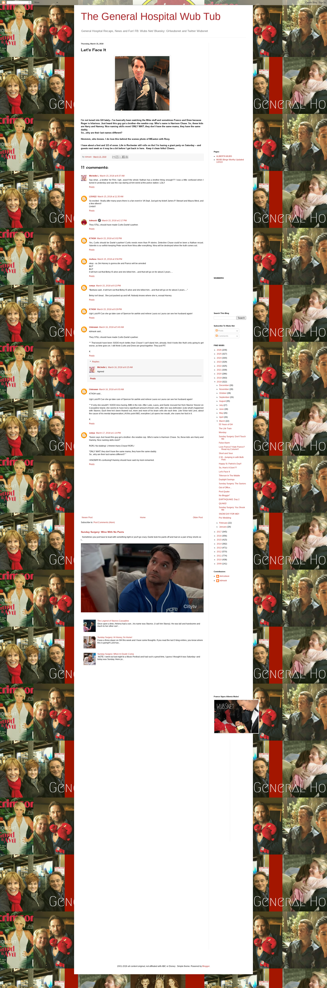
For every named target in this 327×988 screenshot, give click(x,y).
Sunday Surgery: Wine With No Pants (102, 532)
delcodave (224, 576)
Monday (222, 432)
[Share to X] (120, 157)
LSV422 (93, 196)
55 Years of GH (226, 424)
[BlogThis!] (117, 157)
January (223, 527)
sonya (92, 285)
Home (143, 517)
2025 (219, 354)
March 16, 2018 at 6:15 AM (120, 367)
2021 (219, 370)
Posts (220, 331)
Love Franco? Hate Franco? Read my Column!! (232, 448)
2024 (219, 358)
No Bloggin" (224, 495)
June (221, 409)
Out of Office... (225, 487)
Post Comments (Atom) (104, 522)
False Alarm (224, 443)
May (221, 413)
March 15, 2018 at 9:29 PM (109, 309)
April (221, 417)
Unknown (93, 327)
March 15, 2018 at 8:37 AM (112, 176)
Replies (95, 362)
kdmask (93, 220)
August (222, 401)
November (224, 389)
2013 (219, 548)
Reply (92, 187)
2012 (219, 551)
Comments (223, 336)
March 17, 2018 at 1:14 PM (108, 433)
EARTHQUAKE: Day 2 (229, 499)
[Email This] (113, 157)
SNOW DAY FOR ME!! (229, 514)
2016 (219, 536)
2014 (219, 544)
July (221, 405)
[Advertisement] (227, 94)
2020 (219, 374)
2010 (219, 559)
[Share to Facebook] (123, 157)
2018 (219, 382)
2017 (219, 532)
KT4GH (92, 238)
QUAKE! (223, 503)
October (223, 393)
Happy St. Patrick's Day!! (230, 464)
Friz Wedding (225, 518)
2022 (219, 366)
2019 (219, 378)
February (223, 523)
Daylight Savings (227, 479)
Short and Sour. (226, 453)
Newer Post (87, 517)
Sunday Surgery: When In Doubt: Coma (115, 654)
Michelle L (94, 176)
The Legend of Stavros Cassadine (113, 621)
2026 (219, 350)
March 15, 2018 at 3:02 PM (109, 238)
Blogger (205, 966)
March (222, 421)
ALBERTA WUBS (224, 156)
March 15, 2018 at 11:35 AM (110, 196)
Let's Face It (224, 472)
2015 (219, 540)
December (224, 385)
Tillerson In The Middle (229, 475)
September (224, 397)
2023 (219, 362)
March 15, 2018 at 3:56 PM (109, 259)
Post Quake (224, 491)
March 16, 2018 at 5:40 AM (111, 327)
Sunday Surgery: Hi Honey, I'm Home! (114, 637)
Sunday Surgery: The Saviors (232, 483)
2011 (219, 556)
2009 (219, 564)
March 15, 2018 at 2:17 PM (114, 220)
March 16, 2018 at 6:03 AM (111, 389)
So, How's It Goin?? (228, 467)
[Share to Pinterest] (126, 157)
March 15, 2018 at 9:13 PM (108, 285)
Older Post (198, 517)
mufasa (92, 259)
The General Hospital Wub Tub (151, 16)
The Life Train (225, 428)
